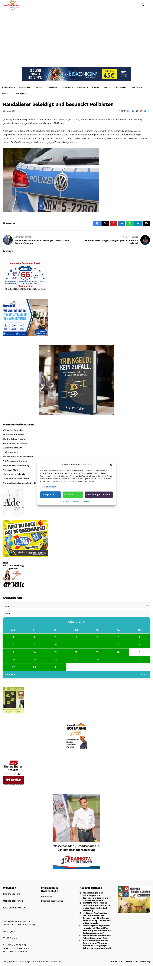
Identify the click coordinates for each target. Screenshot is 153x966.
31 (55, 667)
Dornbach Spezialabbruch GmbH (19, 483)
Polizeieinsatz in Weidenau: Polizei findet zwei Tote (96, 936)
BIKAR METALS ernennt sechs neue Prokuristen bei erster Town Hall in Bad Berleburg (96, 906)
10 (55, 644)
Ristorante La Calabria (14, 474)
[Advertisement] (76, 38)
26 (97, 659)
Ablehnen (69, 494)
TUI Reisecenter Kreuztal (15, 461)
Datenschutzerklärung (72, 501)
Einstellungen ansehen (98, 494)
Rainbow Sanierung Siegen (16, 478)
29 (13, 667)
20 (118, 652)
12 (97, 644)
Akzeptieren (48, 494)
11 (76, 644)
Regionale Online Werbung (16, 465)
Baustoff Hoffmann (12, 448)
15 (13, 652)
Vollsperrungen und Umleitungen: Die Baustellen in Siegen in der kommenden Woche (96, 896)
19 (97, 652)
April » (144, 674)
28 (139, 659)
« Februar (10, 674)
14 (139, 644)
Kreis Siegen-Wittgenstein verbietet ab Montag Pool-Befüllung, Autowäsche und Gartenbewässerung (96, 929)
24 (55, 659)
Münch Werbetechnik (13, 434)
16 (34, 652)
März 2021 (76, 622)
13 (118, 644)
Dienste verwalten (49, 487)
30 (34, 667)
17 (56, 652)
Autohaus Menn (11, 470)
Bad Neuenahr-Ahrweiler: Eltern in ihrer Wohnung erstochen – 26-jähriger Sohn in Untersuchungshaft (96, 944)
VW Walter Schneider (13, 430)
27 (118, 659)
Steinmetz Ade (10, 452)
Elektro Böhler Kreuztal (14, 439)
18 (76, 652)
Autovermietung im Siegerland (18, 456)
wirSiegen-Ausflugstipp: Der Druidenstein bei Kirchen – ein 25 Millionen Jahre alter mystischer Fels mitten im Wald (96, 918)
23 (34, 659)
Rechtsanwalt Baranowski (15, 443)
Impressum (87, 501)
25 (76, 659)
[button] (111, 464)
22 (14, 659)
